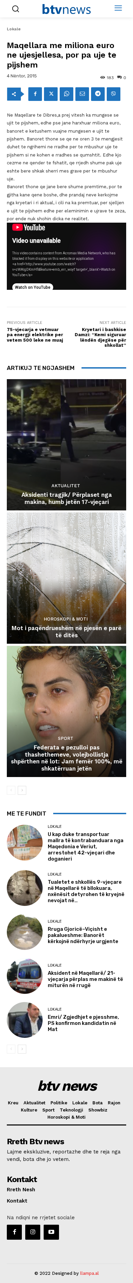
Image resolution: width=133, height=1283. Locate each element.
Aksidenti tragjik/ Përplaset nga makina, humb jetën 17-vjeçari (66, 498)
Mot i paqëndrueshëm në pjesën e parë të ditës (66, 631)
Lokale (14, 29)
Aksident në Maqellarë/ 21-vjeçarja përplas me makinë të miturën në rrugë (85, 979)
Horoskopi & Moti (66, 619)
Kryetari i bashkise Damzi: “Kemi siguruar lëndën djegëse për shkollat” (100, 337)
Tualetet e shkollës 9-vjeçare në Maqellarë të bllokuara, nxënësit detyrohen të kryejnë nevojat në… (86, 891)
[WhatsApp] (66, 94)
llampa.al (89, 1273)
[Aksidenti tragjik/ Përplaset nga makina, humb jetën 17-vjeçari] (66, 444)
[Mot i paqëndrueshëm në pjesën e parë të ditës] (66, 578)
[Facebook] (35, 94)
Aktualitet (65, 485)
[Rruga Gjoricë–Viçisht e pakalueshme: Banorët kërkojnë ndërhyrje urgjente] (25, 932)
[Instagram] (32, 1232)
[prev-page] (11, 790)
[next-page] (22, 790)
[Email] (82, 94)
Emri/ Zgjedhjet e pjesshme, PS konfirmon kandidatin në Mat (83, 1023)
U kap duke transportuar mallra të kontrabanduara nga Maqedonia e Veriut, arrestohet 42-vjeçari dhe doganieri (85, 846)
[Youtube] (51, 1232)
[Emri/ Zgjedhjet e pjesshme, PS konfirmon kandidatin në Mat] (25, 1020)
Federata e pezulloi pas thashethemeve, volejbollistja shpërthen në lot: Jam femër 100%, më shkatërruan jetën (66, 758)
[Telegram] (98, 94)
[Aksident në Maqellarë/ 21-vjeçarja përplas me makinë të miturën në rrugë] (25, 976)
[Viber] (113, 94)
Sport (65, 738)
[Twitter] (51, 94)
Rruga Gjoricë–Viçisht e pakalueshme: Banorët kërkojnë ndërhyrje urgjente (83, 935)
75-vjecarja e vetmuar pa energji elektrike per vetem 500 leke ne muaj (35, 335)
